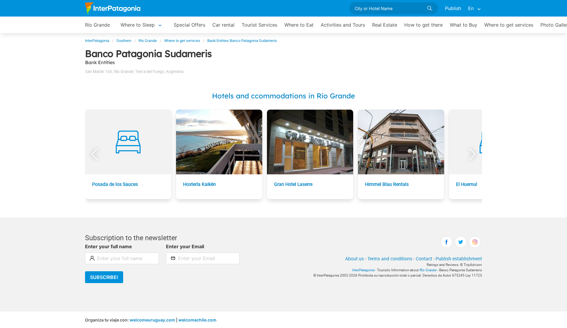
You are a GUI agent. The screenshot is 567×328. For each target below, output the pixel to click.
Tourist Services (259, 25)
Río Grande (97, 25)
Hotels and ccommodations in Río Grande (283, 95)
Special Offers (189, 25)
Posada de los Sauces (115, 184)
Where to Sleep (137, 25)
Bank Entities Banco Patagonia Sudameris (242, 40)
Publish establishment (459, 258)
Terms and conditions (389, 258)
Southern (123, 40)
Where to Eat (299, 25)
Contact (424, 258)
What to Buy (463, 25)
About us (354, 258)
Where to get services (508, 25)
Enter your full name (108, 246)
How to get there (423, 25)
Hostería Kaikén (199, 184)
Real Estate (384, 25)
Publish (453, 8)
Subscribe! (104, 277)
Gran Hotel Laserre (293, 184)
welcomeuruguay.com (152, 319)
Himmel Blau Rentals (387, 184)
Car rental (223, 25)
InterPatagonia (97, 40)
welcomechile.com (197, 319)
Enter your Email (185, 246)
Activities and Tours (343, 25)
